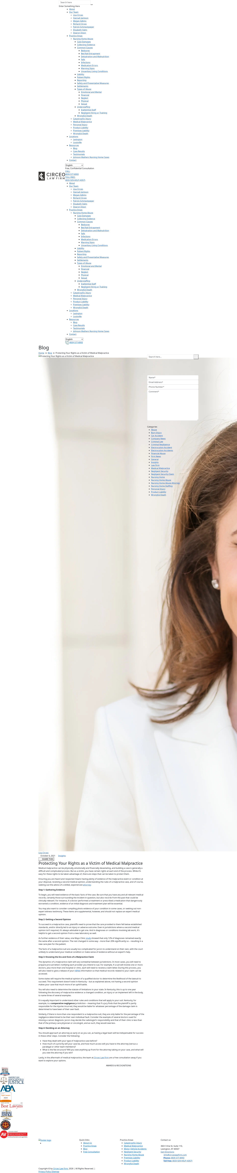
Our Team (73, 12)
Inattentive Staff (88, 109)
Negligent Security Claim (162, 474)
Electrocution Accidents (162, 450)
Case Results (79, 151)
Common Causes (85, 47)
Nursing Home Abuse (83, 38)
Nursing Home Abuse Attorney (165, 483)
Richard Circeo (80, 24)
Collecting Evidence (86, 44)
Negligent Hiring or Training (94, 112)
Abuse (154, 429)
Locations (73, 136)
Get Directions (167, 1152)
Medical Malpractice (82, 121)
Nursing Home (158, 477)
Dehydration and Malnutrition (95, 56)
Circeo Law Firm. (60, 1168)
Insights (62, 855)
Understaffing (83, 107)
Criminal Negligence (160, 444)
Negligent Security (159, 471)
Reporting (81, 80)
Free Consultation (91, 1151)
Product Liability (80, 127)
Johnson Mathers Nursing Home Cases (91, 157)
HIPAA (77, 970)
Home (41, 353)
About (72, 9)
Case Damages (84, 41)
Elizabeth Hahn (80, 30)
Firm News (156, 456)
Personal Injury (80, 124)
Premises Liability (81, 130)
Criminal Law (157, 441)
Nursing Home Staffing (162, 486)
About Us (87, 1143)
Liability (80, 74)
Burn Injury (156, 432)
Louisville (77, 142)
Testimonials (79, 154)
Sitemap (55, 1171)
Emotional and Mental (91, 92)
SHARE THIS (47, 859)
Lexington (77, 139)
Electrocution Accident (161, 447)
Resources (74, 145)
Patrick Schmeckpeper (83, 27)
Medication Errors (89, 65)
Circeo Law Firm (101, 1057)
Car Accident (157, 435)
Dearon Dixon (79, 32)
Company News (158, 438)
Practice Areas (75, 35)
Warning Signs (88, 68)
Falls (83, 59)
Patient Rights (83, 77)
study (88, 938)
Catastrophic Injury (82, 118)
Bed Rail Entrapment (90, 53)
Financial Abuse (158, 453)
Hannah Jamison (80, 18)
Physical (85, 101)
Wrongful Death (84, 115)
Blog (75, 148)
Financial (85, 95)
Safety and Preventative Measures (93, 83)
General (154, 459)
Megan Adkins (79, 21)
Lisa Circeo (78, 15)
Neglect (84, 98)
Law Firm (155, 465)
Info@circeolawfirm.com (175, 1155)
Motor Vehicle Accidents (135, 1148)
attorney (87, 884)
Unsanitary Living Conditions (94, 71)
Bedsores (85, 50)
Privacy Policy (45, 1171)
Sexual (84, 104)
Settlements (82, 86)
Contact (72, 160)
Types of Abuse (84, 89)
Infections (85, 62)
